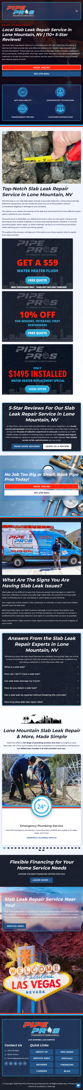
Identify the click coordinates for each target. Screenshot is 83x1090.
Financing (66, 1065)
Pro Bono (67, 1052)
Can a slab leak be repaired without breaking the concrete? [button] (35, 695)
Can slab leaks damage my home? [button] (22, 681)
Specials (66, 1058)
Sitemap (51, 1086)
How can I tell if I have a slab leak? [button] (22, 674)
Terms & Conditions (37, 1086)
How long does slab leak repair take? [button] (23, 702)
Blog (67, 1071)
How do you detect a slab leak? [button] (20, 688)
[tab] (4, 848)
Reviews (41, 1064)
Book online (41, 67)
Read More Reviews (27, 446)
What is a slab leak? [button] (14, 667)
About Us (41, 1052)
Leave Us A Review (57, 446)
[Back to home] (20, 11)
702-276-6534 (41, 74)
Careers (41, 1071)
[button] (77, 11)
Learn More (40, 880)
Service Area (15, 926)
